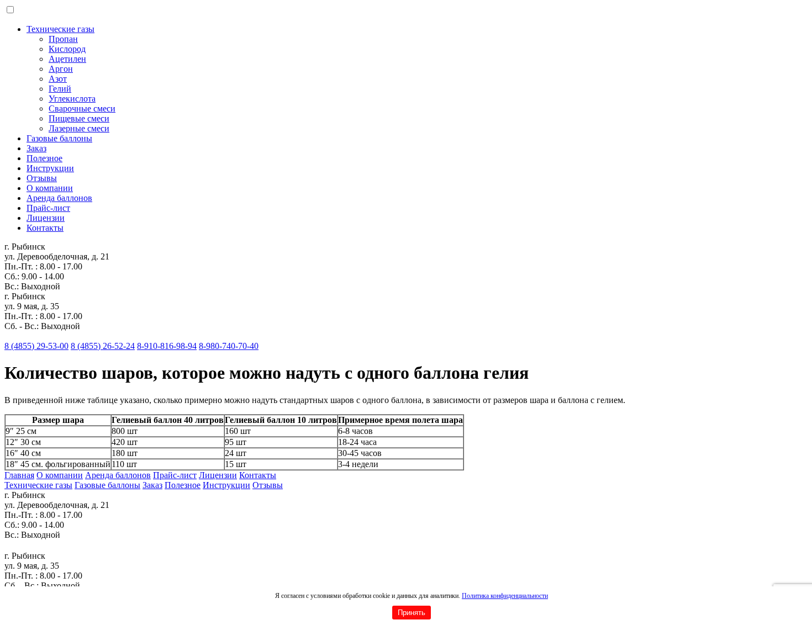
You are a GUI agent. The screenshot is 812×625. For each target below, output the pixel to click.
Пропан (63, 39)
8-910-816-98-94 (167, 346)
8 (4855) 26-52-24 (103, 346)
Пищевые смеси (79, 118)
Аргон (61, 68)
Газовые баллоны (59, 138)
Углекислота (72, 98)
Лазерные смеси (79, 128)
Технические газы (60, 29)
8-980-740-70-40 (229, 346)
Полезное (44, 158)
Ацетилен (67, 58)
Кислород (67, 49)
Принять (411, 612)
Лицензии (46, 218)
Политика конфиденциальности (505, 596)
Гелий (60, 88)
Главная (19, 475)
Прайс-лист (48, 208)
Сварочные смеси (82, 108)
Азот (58, 78)
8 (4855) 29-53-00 (36, 346)
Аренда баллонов (59, 198)
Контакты (45, 227)
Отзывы (42, 178)
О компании (50, 188)
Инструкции (50, 168)
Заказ (36, 148)
